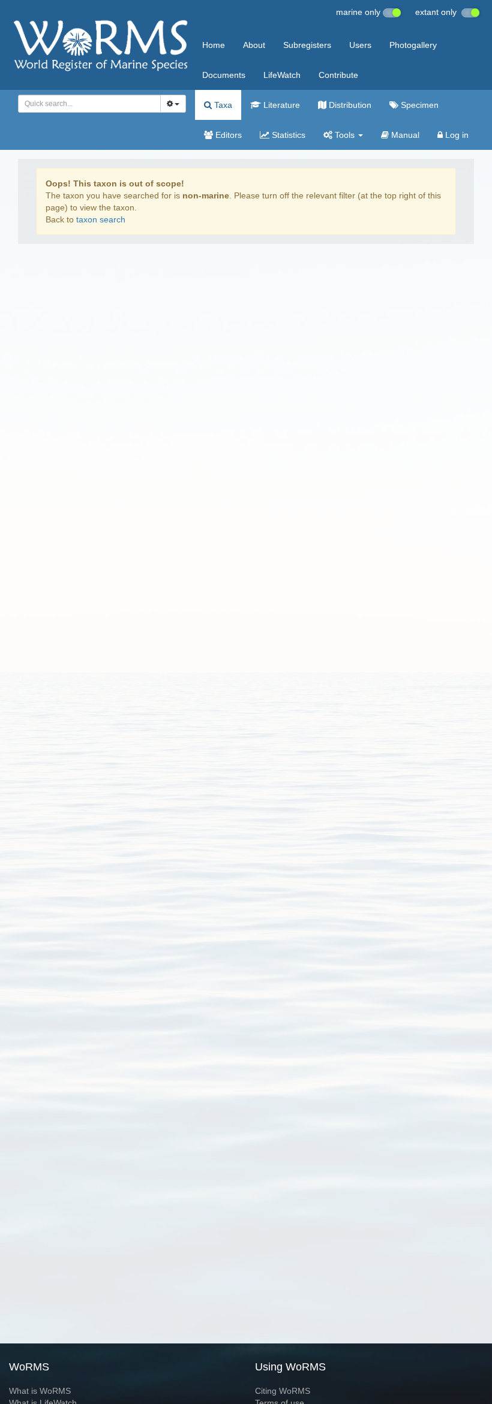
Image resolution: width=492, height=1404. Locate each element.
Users (360, 45)
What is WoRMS (40, 1391)
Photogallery (413, 45)
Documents (223, 75)
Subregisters (307, 45)
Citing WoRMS (282, 1391)
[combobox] (89, 104)
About (254, 45)
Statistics (287, 135)
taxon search (100, 219)
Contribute (338, 75)
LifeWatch (282, 75)
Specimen (418, 105)
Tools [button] (344, 135)
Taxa (222, 105)
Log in (456, 135)
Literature (280, 105)
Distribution (348, 105)
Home (213, 45)
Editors (227, 135)
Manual (404, 135)
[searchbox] (86, 103)
